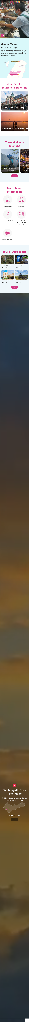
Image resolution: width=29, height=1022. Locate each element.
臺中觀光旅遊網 (15, 2)
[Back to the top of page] (27, 1020)
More (13, 175)
